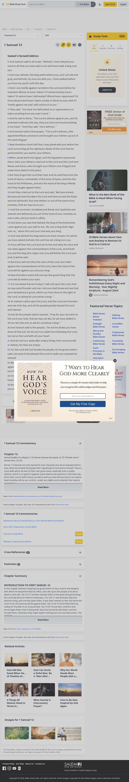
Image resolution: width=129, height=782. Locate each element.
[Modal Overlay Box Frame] (64, 391)
